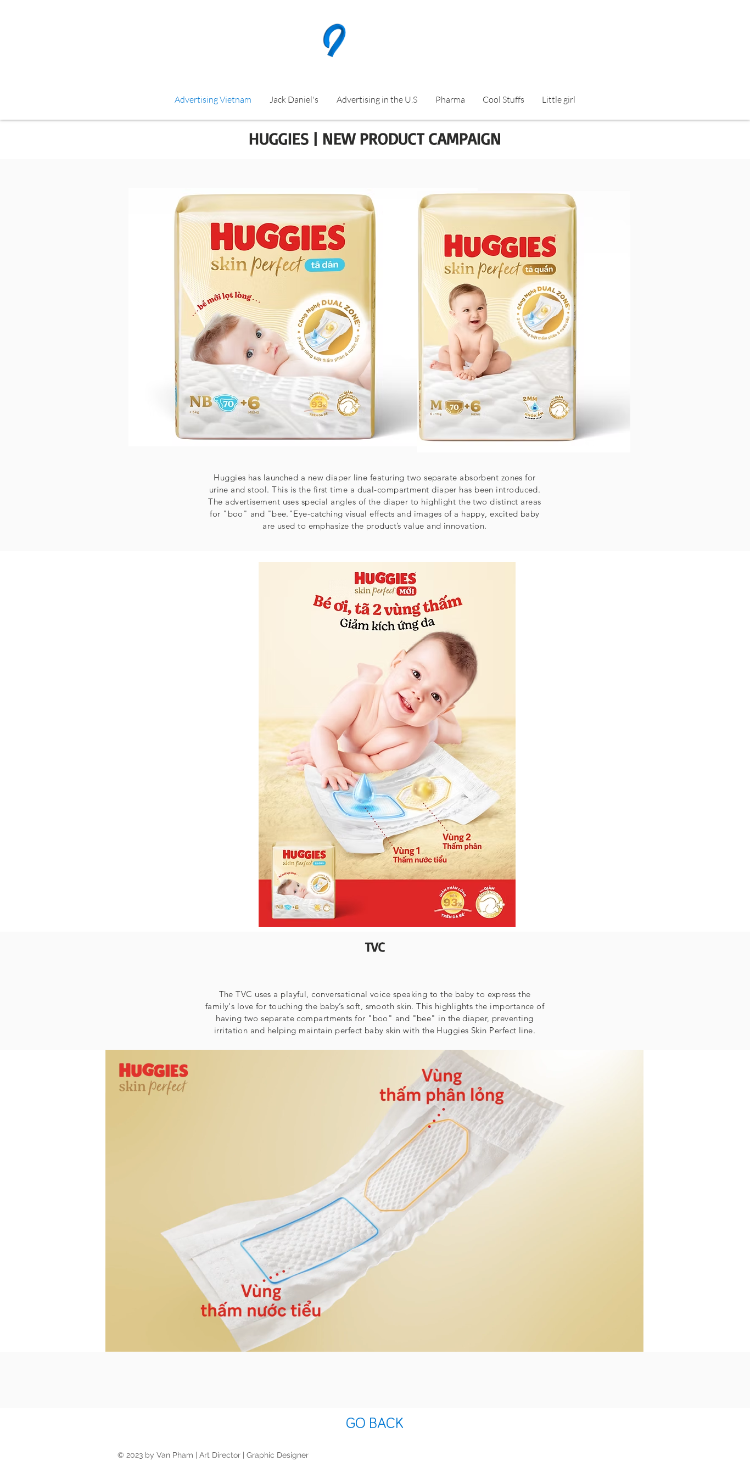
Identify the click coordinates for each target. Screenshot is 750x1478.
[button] (629, 1340)
